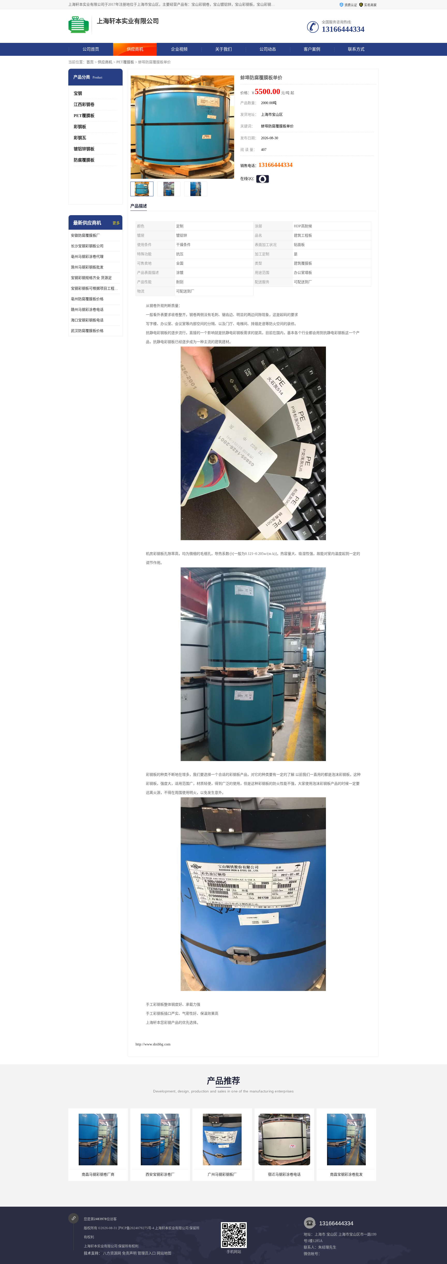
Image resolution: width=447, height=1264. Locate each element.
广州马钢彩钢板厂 (160, 1174)
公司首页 (91, 49)
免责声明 (129, 1253)
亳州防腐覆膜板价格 (87, 299)
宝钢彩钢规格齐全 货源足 (91, 278)
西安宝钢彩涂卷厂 (98, 1174)
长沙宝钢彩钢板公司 (87, 246)
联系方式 (356, 49)
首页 (90, 62)
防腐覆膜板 (84, 160)
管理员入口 (147, 1253)
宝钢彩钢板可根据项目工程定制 (95, 288)
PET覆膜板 (125, 62)
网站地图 (164, 1253)
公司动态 (267, 49)
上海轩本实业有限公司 (172, 1228)
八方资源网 (112, 1253)
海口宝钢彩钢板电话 (87, 320)
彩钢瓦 (80, 138)
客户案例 (312, 49)
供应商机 (135, 49)
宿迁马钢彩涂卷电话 (222, 1174)
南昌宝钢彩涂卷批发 (284, 1174)
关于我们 (223, 49)
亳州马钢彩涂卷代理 (87, 257)
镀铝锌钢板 (84, 149)
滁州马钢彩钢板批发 (87, 267)
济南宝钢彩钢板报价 (346, 1174)
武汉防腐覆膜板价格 (87, 331)
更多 (116, 223)
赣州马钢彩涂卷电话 (87, 310)
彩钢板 (80, 127)
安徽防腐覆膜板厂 (85, 235)
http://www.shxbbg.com (153, 1044)
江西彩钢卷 (84, 104)
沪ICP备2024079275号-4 (136, 1228)
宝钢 (78, 93)
